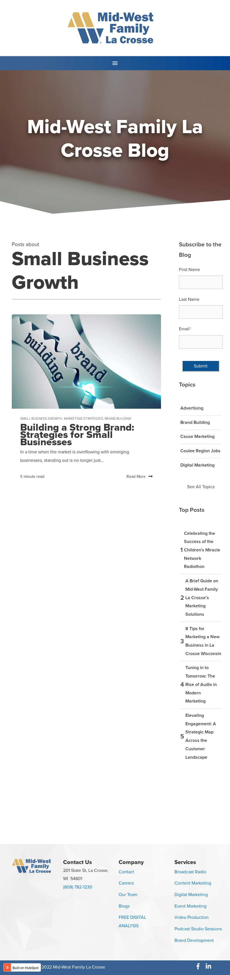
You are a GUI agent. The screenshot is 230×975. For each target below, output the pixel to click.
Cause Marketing (197, 436)
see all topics (201, 487)
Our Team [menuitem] (128, 894)
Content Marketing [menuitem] (192, 883)
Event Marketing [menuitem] (190, 906)
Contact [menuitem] (126, 872)
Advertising (191, 408)
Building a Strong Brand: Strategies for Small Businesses (77, 434)
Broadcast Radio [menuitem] (190, 872)
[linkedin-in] (209, 966)
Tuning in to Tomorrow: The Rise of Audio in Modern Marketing (201, 684)
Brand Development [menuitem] (194, 940)
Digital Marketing (197, 465)
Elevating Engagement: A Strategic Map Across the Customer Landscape (200, 736)
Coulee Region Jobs (200, 451)
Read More (136, 476)
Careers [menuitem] (126, 883)
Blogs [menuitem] (124, 906)
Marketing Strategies (83, 419)
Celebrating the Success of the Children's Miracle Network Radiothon (202, 550)
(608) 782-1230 (77, 887)
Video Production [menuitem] (191, 917)
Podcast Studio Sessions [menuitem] (198, 929)
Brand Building (118, 419)
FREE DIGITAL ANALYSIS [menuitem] (132, 922)
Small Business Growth (41, 419)
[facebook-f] (199, 966)
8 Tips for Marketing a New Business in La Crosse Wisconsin (203, 641)
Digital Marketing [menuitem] (191, 894)
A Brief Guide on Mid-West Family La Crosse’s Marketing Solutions (201, 597)
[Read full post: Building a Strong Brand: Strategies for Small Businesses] (86, 361)
